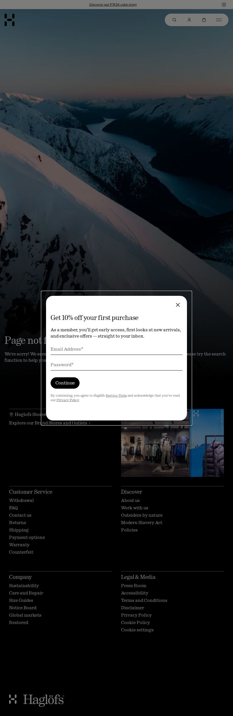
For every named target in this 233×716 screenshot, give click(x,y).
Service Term (116, 395)
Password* (62, 364)
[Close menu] (177, 304)
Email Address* (67, 349)
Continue (65, 383)
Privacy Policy (68, 400)
